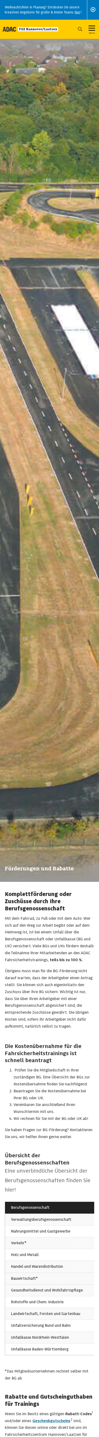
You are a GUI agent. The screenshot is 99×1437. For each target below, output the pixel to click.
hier (77, 12)
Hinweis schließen (93, 9)
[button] (80, 29)
